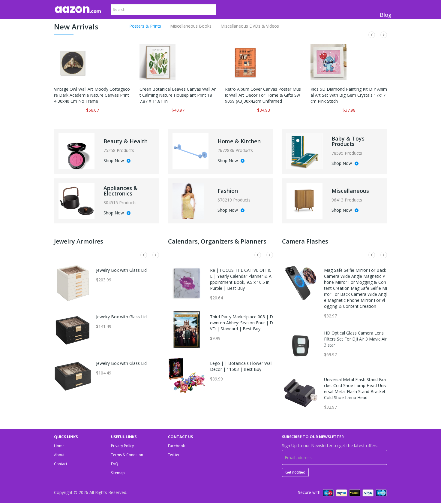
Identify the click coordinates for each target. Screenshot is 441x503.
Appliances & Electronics (121, 190)
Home (59, 445)
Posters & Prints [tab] (145, 26)
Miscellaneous (350, 190)
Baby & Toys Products (348, 141)
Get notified (295, 472)
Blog (386, 14)
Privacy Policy (122, 445)
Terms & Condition (127, 454)
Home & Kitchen (239, 141)
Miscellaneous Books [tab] (191, 26)
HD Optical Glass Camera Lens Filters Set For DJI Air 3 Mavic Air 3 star (355, 339)
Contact (60, 463)
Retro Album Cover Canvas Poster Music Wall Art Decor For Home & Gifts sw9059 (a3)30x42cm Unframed (263, 95)
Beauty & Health (126, 141)
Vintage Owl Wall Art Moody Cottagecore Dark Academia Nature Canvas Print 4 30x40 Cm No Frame (92, 95)
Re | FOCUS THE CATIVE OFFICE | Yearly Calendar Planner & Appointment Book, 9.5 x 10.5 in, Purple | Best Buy (241, 279)
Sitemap (118, 472)
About (59, 454)
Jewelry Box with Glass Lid (121, 270)
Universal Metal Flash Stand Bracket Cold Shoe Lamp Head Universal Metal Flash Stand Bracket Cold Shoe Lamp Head (355, 388)
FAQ (114, 463)
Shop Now (114, 161)
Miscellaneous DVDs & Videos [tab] (249, 26)
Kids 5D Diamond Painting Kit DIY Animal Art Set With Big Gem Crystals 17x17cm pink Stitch (348, 95)
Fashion (228, 190)
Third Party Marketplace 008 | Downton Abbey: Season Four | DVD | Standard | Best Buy (241, 323)
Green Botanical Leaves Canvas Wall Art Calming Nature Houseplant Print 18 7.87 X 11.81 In (178, 95)
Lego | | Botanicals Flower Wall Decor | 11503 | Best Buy (241, 366)
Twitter (174, 454)
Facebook (176, 445)
